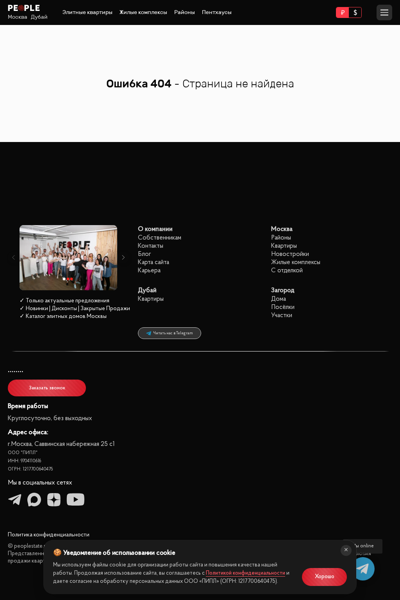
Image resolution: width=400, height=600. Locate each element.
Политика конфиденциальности (48, 535)
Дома (278, 299)
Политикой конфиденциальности (245, 573)
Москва (17, 17)
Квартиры (284, 246)
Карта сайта (153, 262)
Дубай (39, 17)
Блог (144, 254)
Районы (184, 12)
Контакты (150, 246)
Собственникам (159, 237)
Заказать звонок (47, 388)
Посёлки (283, 307)
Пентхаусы (217, 12)
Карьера (149, 270)
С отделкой (287, 270)
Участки (281, 315)
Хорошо (324, 577)
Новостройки (290, 254)
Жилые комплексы (143, 12)
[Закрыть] (346, 550)
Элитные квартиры (87, 12)
